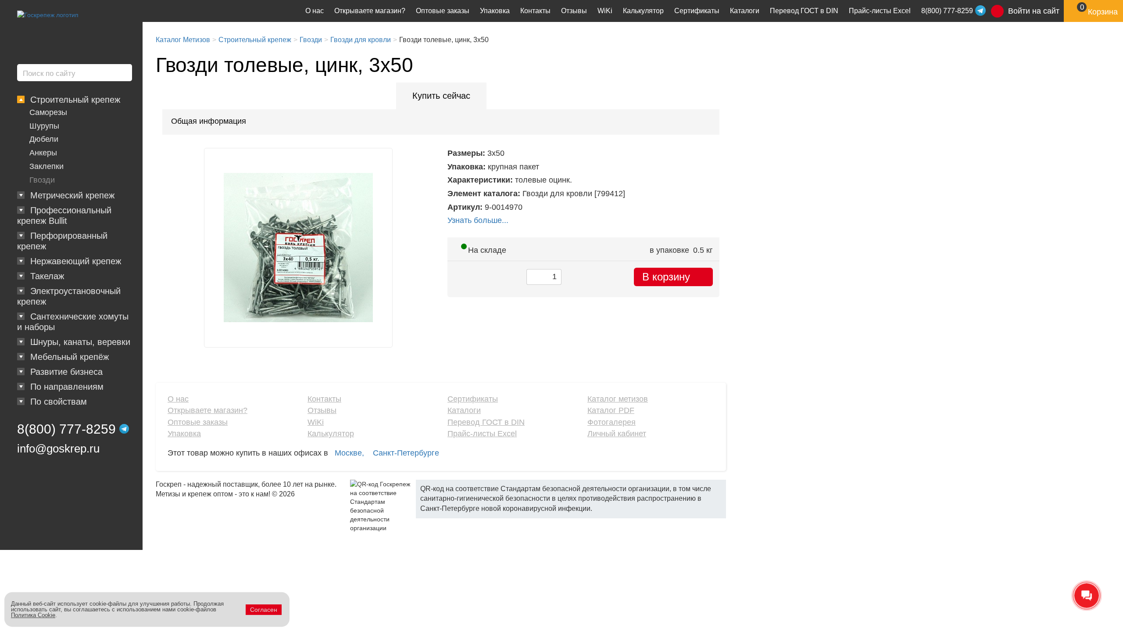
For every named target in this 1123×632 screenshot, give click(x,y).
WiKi (604, 10)
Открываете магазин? (369, 10)
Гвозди (42, 180)
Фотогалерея (611, 422)
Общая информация (208, 121)
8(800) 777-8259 (66, 429)
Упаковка (495, 10)
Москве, (349, 453)
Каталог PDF (610, 410)
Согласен (263, 609)
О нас (314, 10)
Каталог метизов (617, 399)
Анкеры (43, 152)
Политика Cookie (33, 615)
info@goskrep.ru (58, 448)
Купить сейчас (441, 96)
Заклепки (46, 166)
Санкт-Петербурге (406, 453)
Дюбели (43, 139)
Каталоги (744, 10)
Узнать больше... (477, 220)
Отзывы (574, 10)
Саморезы (48, 112)
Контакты (535, 10)
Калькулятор (643, 10)
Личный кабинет (616, 433)
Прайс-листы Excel (880, 10)
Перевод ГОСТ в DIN (804, 10)
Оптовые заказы (442, 10)
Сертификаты (696, 10)
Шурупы (44, 126)
